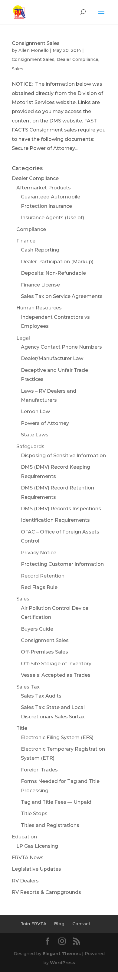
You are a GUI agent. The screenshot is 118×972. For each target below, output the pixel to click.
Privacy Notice (38, 553)
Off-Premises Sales (44, 652)
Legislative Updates (36, 869)
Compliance (31, 229)
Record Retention (42, 576)
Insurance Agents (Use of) (52, 217)
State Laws (34, 435)
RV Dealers (25, 881)
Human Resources (39, 308)
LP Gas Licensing (37, 846)
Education (24, 837)
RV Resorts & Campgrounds (46, 892)
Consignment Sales (36, 43)
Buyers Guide (37, 629)
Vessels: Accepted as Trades (55, 675)
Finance (25, 241)
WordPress (62, 962)
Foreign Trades (39, 770)
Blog (59, 923)
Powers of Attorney (45, 423)
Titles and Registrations (50, 825)
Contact (81, 923)
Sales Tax (28, 687)
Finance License (40, 285)
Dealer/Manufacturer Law (52, 358)
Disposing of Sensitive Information (63, 455)
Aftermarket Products (43, 188)
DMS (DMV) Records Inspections (61, 508)
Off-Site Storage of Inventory (56, 663)
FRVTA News (28, 857)
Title (21, 728)
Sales (17, 68)
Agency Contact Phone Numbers (61, 347)
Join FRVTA (33, 923)
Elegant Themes (62, 953)
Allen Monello (33, 50)
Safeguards (30, 446)
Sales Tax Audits (41, 696)
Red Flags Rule (39, 587)
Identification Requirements (55, 520)
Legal (23, 338)
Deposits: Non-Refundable (53, 273)
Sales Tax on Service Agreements (62, 296)
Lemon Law (35, 411)
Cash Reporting (40, 250)
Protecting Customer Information (62, 564)
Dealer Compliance (77, 59)
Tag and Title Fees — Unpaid (56, 802)
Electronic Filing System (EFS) (57, 737)
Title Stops (34, 813)
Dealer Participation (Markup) (57, 261)
